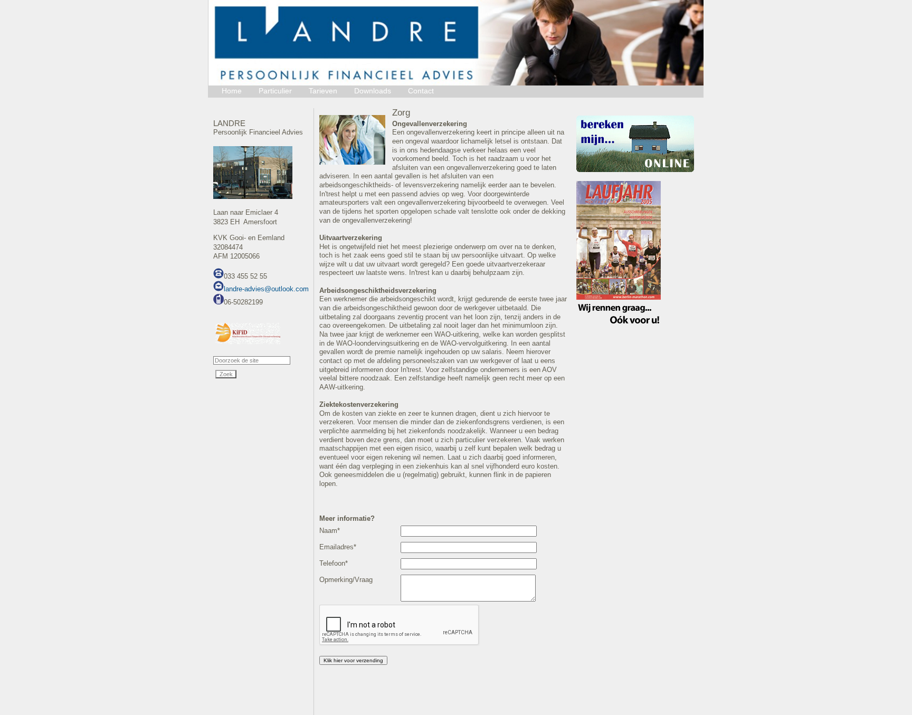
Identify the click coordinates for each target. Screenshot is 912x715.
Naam (329, 531)
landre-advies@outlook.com (266, 289)
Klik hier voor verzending (353, 660)
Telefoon (333, 563)
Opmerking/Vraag (346, 580)
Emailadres (337, 547)
